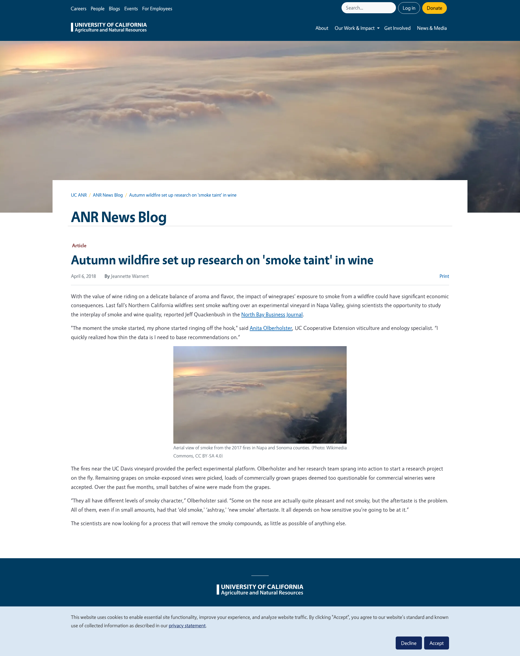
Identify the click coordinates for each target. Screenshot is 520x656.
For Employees (157, 8)
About (322, 28)
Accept (437, 643)
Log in (409, 8)
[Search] (392, 7)
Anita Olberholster (271, 327)
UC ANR (79, 195)
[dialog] (260, 631)
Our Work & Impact (355, 28)
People (98, 8)
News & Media (432, 28)
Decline (409, 643)
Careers (78, 8)
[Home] (109, 28)
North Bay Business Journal (272, 314)
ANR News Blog (108, 195)
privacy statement (187, 625)
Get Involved (397, 28)
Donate (434, 8)
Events (131, 8)
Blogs (114, 8)
